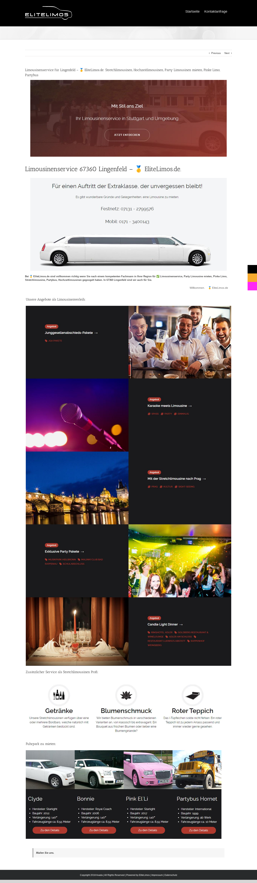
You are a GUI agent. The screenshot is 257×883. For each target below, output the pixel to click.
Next (227, 53)
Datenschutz (170, 875)
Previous (216, 53)
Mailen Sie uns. (45, 852)
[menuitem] (192, 11)
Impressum (157, 875)
